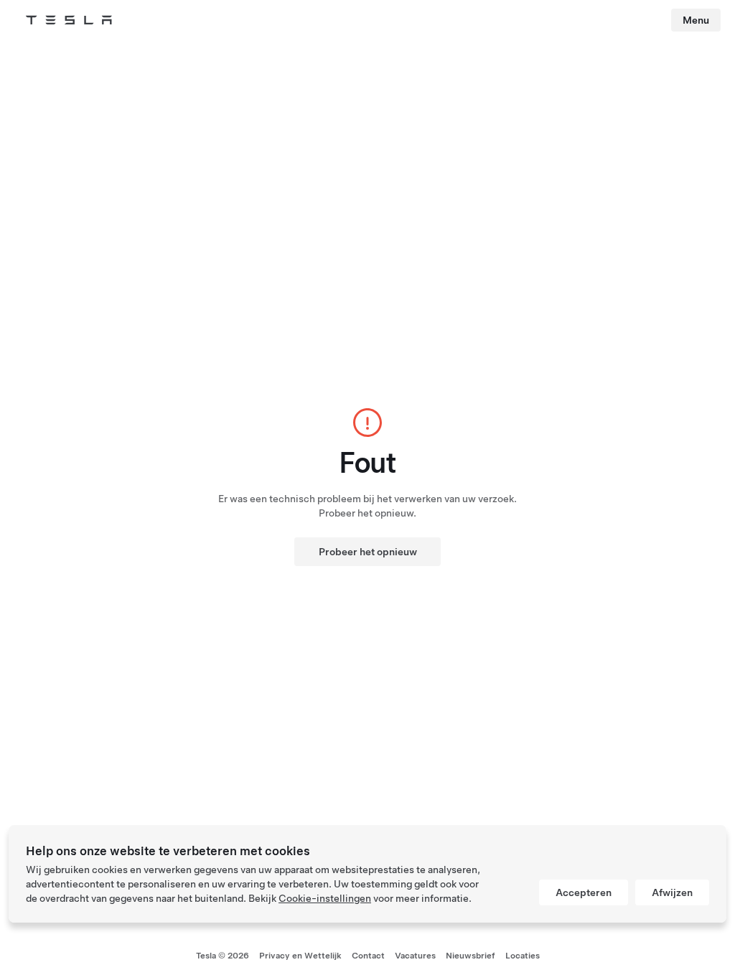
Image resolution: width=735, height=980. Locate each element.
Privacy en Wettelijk (300, 956)
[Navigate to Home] (68, 20)
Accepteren (584, 892)
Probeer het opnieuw (368, 551)
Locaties (522, 956)
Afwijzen (672, 892)
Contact (368, 956)
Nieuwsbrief (470, 956)
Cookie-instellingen (324, 898)
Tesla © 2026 (222, 956)
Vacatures (415, 956)
